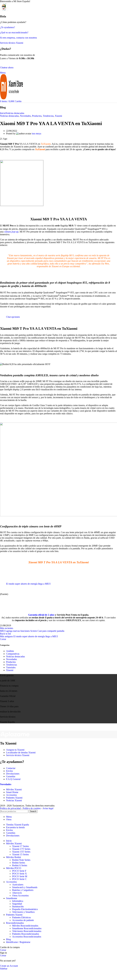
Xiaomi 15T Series (21, 851)
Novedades (25, 116)
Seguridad (17, 903)
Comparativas (12, 653)
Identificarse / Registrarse (18, 942)
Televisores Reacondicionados (26, 931)
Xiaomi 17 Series (20, 846)
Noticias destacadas (14, 113)
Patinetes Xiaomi (14, 797)
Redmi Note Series (21, 860)
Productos (37, 116)
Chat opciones (13, 317)
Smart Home (12, 792)
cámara (11, 231)
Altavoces (17, 892)
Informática (17, 901)
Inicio (2, 113)
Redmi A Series (19, 865)
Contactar (10, 768)
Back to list (5, 633)
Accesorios (11, 795)
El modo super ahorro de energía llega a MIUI (28, 583)
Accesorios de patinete (23, 920)
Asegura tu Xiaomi (15, 749)
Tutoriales (11, 667)
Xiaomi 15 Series (20, 854)
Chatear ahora (6, 67)
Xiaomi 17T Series (21, 849)
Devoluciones (12, 773)
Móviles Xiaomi (14, 789)
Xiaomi (58, 116)
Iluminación (18, 906)
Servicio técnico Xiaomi (17, 755)
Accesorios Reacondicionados (26, 936)
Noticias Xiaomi (14, 800)
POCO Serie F (19, 871)
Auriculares (17, 884)
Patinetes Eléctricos (21, 917)
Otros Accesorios (20, 895)
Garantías (10, 776)
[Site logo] (11, 98)
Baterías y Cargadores (22, 890)
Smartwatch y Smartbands (24, 887)
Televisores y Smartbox (23, 912)
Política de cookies (32, 808)
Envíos (9, 771)
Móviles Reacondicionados (25, 925)
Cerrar (3, 639)
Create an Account (9, 966)
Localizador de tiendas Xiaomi (20, 752)
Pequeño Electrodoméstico (25, 909)
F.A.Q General (13, 779)
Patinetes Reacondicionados (25, 934)
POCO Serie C (19, 879)
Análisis (10, 651)
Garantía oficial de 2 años (41, 614)
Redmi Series (18, 862)
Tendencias (48, 116)
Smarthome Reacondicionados (26, 928)
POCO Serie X (19, 873)
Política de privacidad (10, 808)
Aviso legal (48, 808)
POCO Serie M (19, 876)
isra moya (36, 133)
